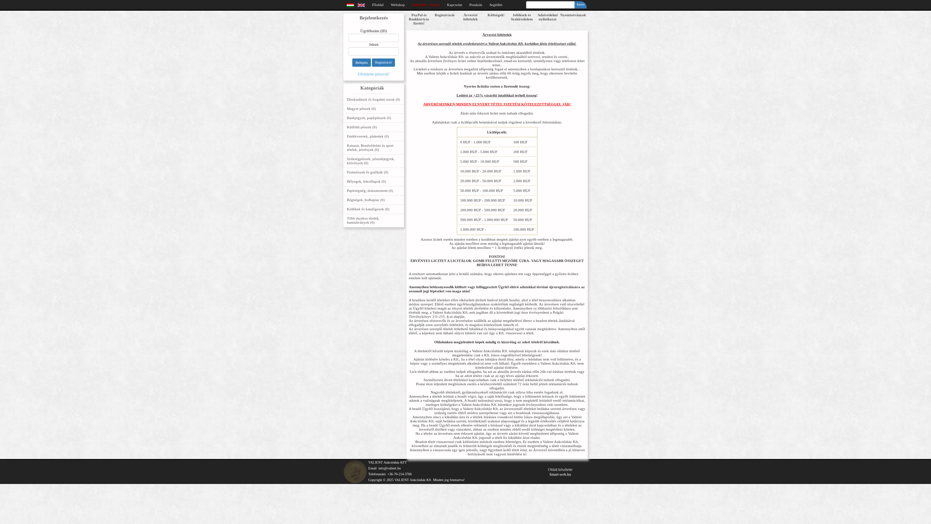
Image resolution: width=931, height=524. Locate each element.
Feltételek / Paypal (426, 5)
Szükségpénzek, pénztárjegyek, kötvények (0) (371, 161)
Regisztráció (383, 62)
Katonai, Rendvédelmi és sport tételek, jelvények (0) (370, 148)
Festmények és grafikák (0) (367, 172)
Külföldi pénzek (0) (362, 127)
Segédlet (496, 5)
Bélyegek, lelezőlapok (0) (366, 181)
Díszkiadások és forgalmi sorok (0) (373, 99)
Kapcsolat (454, 5)
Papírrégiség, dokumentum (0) (370, 191)
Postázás (475, 5)
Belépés (361, 63)
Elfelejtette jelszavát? (374, 74)
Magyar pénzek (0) (361, 109)
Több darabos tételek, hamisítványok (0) (363, 220)
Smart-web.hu (560, 474)
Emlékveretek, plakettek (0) (368, 136)
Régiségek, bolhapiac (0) (366, 200)
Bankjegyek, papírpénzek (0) (369, 118)
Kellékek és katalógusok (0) (368, 209)
